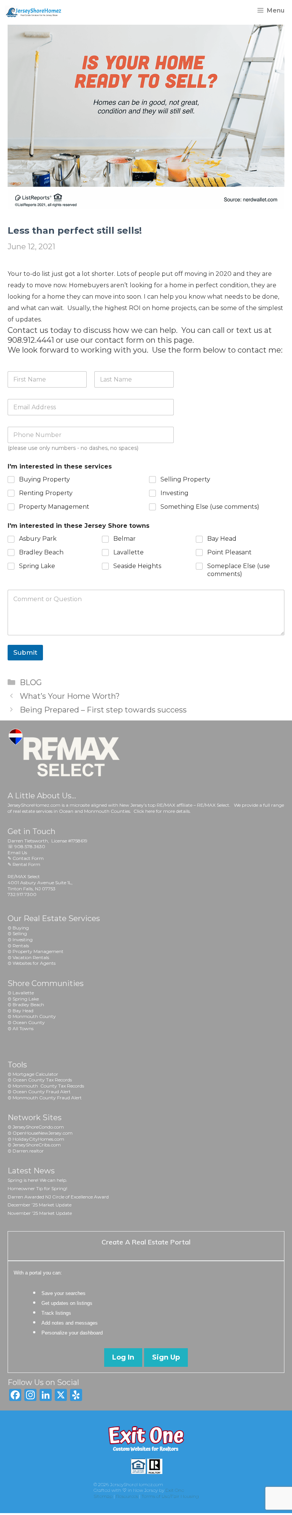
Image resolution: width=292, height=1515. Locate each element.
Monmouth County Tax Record (47, 1086)
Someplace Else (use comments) (238, 570)
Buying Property (44, 479)
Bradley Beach (41, 552)
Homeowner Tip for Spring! (37, 1188)
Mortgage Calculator (35, 1074)
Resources (127, 1496)
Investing (174, 493)
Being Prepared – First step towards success (103, 709)
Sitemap (103, 1496)
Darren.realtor (28, 1151)
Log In (123, 1357)
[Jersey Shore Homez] (37, 10)
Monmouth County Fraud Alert (47, 1097)
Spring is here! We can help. (37, 1180)
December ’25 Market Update (39, 1205)
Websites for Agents (34, 963)
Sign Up (166, 1357)
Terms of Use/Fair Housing (170, 1496)
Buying (21, 928)
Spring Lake (37, 566)
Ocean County (29, 1022)
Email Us (17, 852)
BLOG (31, 682)
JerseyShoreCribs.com (37, 1145)
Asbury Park (38, 538)
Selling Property (185, 479)
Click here (144, 811)
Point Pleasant (229, 552)
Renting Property (46, 493)
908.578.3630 (29, 846)
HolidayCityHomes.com (38, 1139)
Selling (20, 933)
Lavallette (128, 552)
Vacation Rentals (31, 957)
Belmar (124, 538)
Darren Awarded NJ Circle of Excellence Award (58, 1197)
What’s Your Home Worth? (70, 696)
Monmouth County (34, 1016)
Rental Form (26, 864)
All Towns (23, 1028)
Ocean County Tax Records (42, 1080)
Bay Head (221, 538)
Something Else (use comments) (209, 506)
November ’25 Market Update (40, 1213)
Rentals (21, 945)
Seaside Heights (137, 566)
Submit (25, 652)
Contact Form (28, 858)
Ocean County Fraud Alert (42, 1091)
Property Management (54, 506)
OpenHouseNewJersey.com (43, 1133)
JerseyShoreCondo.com (38, 1127)
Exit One (174, 1490)
